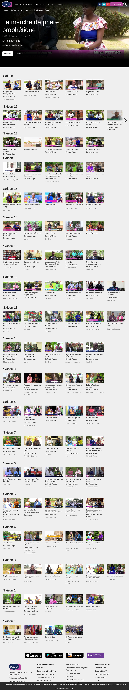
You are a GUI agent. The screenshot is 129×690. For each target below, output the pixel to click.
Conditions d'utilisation (17, 681)
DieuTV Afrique (17, 45)
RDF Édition (70, 677)
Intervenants (40, 4)
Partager (19, 53)
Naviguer (60, 4)
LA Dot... (98, 681)
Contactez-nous (100, 668)
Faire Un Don (116, 4)
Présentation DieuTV (102, 674)
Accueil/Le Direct (21, 4)
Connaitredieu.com (73, 673)
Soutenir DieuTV (101, 671)
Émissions (50, 4)
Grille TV (31, 4)
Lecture (7, 53)
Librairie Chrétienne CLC (75, 680)
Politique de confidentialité (18, 678)
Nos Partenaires (100, 677)
